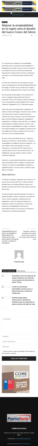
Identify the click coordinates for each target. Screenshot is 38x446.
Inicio (3, 19)
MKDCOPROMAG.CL (26, 444)
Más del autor (21, 271)
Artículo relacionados (9, 271)
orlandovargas (19, 262)
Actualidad (9, 19)
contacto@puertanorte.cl (23, 438)
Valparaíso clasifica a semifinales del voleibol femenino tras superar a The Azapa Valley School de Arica (27, 235)
